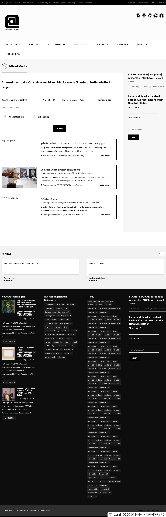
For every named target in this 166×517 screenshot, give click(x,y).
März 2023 (116, 350)
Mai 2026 (90, 305)
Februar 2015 (92, 474)
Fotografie (58, 327)
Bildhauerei (49, 308)
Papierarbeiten (68, 349)
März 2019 (116, 410)
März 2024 (116, 335)
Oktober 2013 (104, 485)
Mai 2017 (99, 440)
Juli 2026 (101, 301)
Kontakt (132, 2)
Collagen (59, 308)
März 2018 (116, 425)
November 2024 (93, 327)
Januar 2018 (103, 429)
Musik (75, 342)
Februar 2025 (92, 323)
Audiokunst (71, 304)
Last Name (134, 117)
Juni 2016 (91, 455)
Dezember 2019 (114, 399)
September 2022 (93, 361)
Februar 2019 (92, 414)
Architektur (60, 304)
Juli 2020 (114, 391)
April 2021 (108, 380)
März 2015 (116, 470)
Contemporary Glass (52, 316)
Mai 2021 (99, 380)
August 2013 (105, 489)
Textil (53, 357)
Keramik (74, 331)
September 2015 (93, 466)
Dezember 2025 (114, 308)
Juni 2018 (91, 425)
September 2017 (93, 436)
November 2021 (93, 372)
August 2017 (105, 436)
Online (47, 349)
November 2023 (93, 342)
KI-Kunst (48, 334)
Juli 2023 (114, 346)
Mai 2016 (99, 455)
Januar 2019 (103, 414)
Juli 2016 (114, 451)
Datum (82, 100)
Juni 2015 (91, 470)
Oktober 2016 (104, 447)
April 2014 (104, 478)
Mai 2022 (99, 365)
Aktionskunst (49, 304)
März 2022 (116, 365)
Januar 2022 (103, 369)
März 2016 (116, 455)
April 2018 (108, 425)
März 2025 (116, 320)
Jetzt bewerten (106, 155)
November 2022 (93, 357)
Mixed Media (57, 342)
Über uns (142, 44)
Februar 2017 (92, 444)
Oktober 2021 (104, 372)
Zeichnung (61, 357)
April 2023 (108, 350)
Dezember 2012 (93, 493)
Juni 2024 (91, 335)
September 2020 (93, 391)
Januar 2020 (103, 399)
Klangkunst (71, 334)
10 (54, 100)
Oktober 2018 (104, 417)
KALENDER (102, 44)
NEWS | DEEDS (13, 44)
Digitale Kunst (66, 316)
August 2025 (105, 316)
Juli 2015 (114, 466)
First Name (134, 107)
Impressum (143, 2)
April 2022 (108, 365)
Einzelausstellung (51, 323)
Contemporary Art (64, 312)
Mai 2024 (99, 335)
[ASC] (113, 99)
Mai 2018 (99, 425)
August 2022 (105, 361)
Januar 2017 (103, 444)
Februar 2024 (92, 338)
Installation (65, 331)
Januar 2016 (103, 459)
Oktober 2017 (104, 432)
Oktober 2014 (103, 474)
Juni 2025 (91, 320)
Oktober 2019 (104, 402)
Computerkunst (50, 312)
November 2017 (93, 432)
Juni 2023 (91, 350)
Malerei (69, 338)
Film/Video (48, 327)
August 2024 (105, 331)
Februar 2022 (92, 369)
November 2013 (93, 485)
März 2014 (113, 478)
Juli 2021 (114, 376)
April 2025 (108, 320)
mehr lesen (8, 341)
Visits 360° (122, 44)
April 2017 (108, 440)
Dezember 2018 (114, 414)
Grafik (66, 327)
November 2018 (93, 417)
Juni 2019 (91, 410)
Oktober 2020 (104, 387)
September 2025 (93, 316)
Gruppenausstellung (52, 331)
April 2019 (108, 410)
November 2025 (93, 312)
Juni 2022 (91, 365)
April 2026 (99, 305)
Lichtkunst (60, 338)
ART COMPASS (13, 54)
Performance (49, 353)
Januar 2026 (103, 308)
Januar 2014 (103, 481)
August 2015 (105, 466)
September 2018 (93, 421)
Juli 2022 (114, 361)
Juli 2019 (114, 406)
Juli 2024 (114, 331)
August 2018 (105, 421)
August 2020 (105, 391)
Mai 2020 (99, 395)
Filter (59, 128)
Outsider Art (56, 349)
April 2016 (108, 455)
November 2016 (93, 447)
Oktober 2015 (104, 462)
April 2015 (108, 470)
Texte (47, 357)
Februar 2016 (92, 459)
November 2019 (93, 402)
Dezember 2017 (114, 429)
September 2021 (93, 376)
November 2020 (93, 387)
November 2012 (105, 493)
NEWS (47, 346)
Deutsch (158, 2)
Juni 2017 (91, 440)
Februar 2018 (92, 429)
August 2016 (105, 451)
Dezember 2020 (114, 384)
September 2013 (93, 489)
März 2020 (116, 395)
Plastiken (59, 353)
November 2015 (93, 462)
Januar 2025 (103, 323)
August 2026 (92, 301)
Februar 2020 (92, 399)
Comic (66, 308)
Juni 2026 (109, 301)
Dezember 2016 (114, 444)
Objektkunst (55, 346)
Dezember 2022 (114, 354)
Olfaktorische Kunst (69, 346)
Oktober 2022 (104, 357)
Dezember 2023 (114, 338)
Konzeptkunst (49, 338)
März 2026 (108, 305)
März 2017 (116, 440)
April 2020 (108, 395)
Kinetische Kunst (59, 334)
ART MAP (33, 44)
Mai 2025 (99, 320)
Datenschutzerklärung (146, 510)
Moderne (67, 342)
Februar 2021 (92, 384)
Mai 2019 (99, 410)
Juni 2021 (91, 380)
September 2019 (93, 406)
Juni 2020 (91, 395)
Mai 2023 (99, 350)
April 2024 (108, 335)
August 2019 (105, 406)
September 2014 (93, 478)
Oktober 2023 (104, 342)
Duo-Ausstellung (50, 319)
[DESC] (116, 99)
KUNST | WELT (81, 44)
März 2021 (116, 380)
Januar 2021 (103, 384)
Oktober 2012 (92, 496)
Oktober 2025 (104, 312)
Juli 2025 (114, 316)
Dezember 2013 (114, 481)
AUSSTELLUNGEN (56, 44)
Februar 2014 (92, 481)
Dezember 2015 (114, 459)
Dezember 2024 (114, 323)
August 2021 (105, 376)
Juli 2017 (114, 436)
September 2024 (93, 331)
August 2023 (105, 346)
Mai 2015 (99, 470)
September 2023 (93, 346)
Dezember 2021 (114, 369)
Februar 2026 (92, 308)
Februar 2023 (92, 354)
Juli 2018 (114, 421)
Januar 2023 (103, 354)
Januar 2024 (103, 338)
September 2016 (93, 451)
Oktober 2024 (104, 327)
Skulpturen (68, 353)
